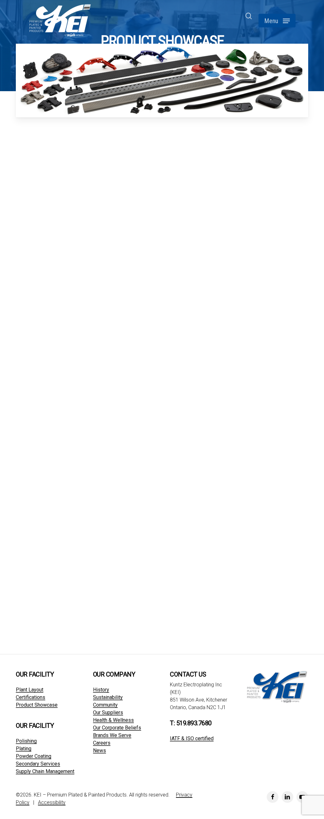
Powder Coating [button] (33, 756)
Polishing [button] (26, 741)
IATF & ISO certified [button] (192, 738)
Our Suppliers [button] (108, 712)
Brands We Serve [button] (112, 735)
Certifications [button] (30, 697)
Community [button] (105, 705)
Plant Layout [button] (29, 690)
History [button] (101, 690)
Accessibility (51, 802)
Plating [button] (23, 749)
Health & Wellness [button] (113, 720)
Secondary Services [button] (38, 764)
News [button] (99, 750)
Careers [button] (101, 743)
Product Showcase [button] (37, 705)
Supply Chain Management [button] (45, 771)
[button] (277, 20)
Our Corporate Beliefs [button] (117, 728)
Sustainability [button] (108, 697)
